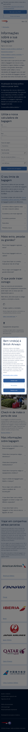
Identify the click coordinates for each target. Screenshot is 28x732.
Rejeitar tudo (14, 390)
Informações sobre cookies (10, 375)
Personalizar (14, 385)
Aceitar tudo (14, 380)
